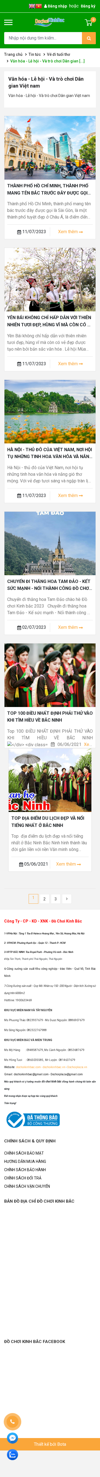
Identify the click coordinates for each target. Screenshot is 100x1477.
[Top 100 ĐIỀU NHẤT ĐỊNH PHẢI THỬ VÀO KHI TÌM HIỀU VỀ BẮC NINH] (50, 674)
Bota (61, 1444)
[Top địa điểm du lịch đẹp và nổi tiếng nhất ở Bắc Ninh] (50, 779)
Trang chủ (13, 54)
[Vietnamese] (38, 6)
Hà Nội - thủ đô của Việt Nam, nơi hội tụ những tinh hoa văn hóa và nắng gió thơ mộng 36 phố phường (49, 456)
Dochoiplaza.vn (77, 1067)
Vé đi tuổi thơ (58, 54)
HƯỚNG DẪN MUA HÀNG (25, 1161)
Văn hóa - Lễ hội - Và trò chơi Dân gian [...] (47, 61)
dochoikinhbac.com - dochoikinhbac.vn (41, 1067)
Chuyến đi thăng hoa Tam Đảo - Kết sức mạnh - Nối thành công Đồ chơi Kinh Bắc (49, 588)
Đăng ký (88, 6)
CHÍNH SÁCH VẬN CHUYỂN (27, 1186)
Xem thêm (68, 231)
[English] (32, 6)
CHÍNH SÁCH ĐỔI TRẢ (22, 1178)
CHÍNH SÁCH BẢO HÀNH (25, 1170)
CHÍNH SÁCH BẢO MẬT (24, 1153)
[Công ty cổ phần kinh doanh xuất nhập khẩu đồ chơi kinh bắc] (50, 22)
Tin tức (35, 54)
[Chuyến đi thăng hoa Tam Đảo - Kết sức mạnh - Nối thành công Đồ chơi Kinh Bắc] (50, 543)
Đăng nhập (57, 6)
